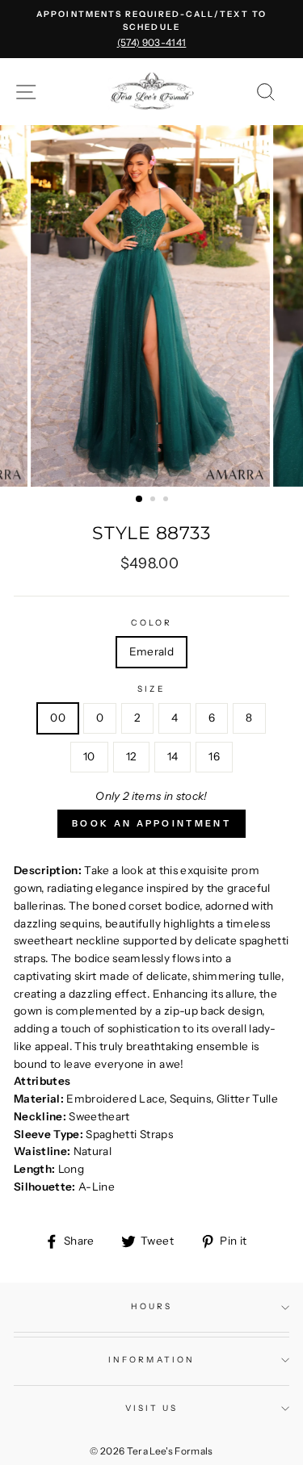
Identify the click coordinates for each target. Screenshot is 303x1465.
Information (151, 1359)
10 (89, 756)
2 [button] (154, 500)
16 (214, 756)
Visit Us (151, 1408)
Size (151, 689)
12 (131, 756)
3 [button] (167, 500)
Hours (151, 1306)
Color (151, 622)
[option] (151, 29)
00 (57, 717)
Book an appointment (151, 823)
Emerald (151, 651)
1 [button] (140, 500)
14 (173, 756)
